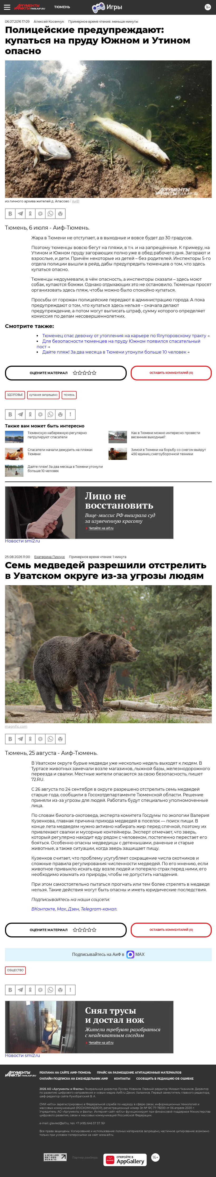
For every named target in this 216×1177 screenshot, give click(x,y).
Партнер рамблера (84, 1157)
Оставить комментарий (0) (171, 373)
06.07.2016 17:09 (17, 21)
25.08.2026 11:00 (17, 557)
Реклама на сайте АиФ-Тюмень (65, 1072)
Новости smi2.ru (22, 541)
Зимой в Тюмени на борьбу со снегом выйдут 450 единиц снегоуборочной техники (168, 452)
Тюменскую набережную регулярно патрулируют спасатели (57, 435)
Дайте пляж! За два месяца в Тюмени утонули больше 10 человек (114, 352)
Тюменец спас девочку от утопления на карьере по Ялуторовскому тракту (124, 335)
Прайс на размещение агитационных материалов (139, 1072)
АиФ (75, 201)
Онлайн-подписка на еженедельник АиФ (74, 1078)
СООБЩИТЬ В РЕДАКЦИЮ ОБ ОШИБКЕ (165, 1078)
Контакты (122, 1078)
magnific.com (16, 726)
